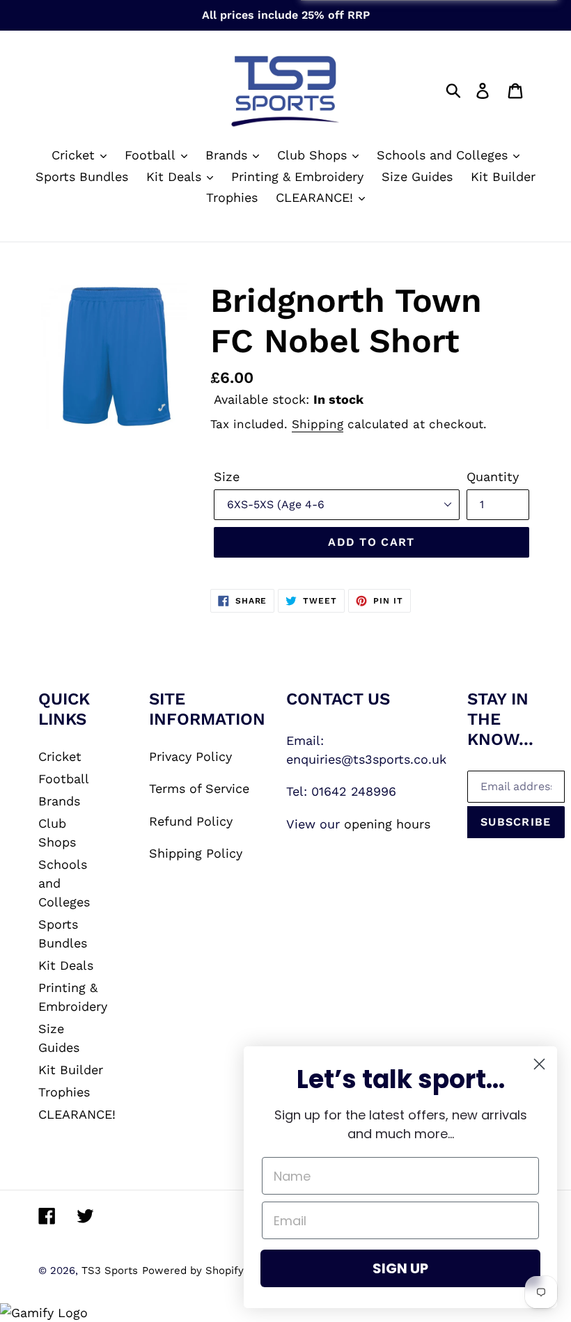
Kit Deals (65, 965)
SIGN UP (400, 1268)
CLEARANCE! (77, 1114)
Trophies (64, 1092)
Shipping (317, 424)
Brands (59, 801)
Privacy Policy (190, 756)
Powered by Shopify (193, 1270)
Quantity (493, 476)
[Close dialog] (539, 1064)
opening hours (387, 824)
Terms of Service (199, 788)
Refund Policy (191, 821)
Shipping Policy (195, 853)
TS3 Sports (109, 1270)
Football (63, 778)
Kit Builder (70, 1069)
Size (227, 476)
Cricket (59, 756)
